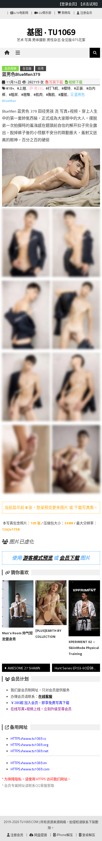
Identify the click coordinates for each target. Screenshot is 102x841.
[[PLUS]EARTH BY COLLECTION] (51, 603)
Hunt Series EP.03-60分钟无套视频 (77, 668)
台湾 (41, 68)
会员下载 (69, 558)
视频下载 (75, 82)
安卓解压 (88, 834)
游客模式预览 (37, 558)
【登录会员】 (68, 4)
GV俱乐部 (44, 12)
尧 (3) (38, 88)
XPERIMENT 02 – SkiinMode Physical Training (84, 647)
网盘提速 (40, 834)
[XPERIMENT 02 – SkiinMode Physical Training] (84, 609)
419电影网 (20, 12)
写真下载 (55, 82)
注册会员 (85, 12)
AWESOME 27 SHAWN (24, 668)
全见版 (27, 68)
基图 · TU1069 (51, 32)
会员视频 (10, 68)
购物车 (66, 12)
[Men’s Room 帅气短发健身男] (17, 605)
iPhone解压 (64, 834)
